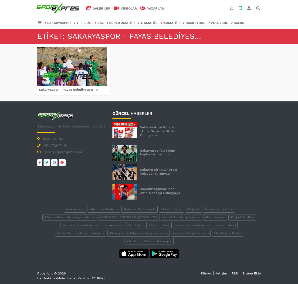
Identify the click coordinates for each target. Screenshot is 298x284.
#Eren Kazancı (215, 217)
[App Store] (134, 253)
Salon (239, 23)
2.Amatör (171, 23)
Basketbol (195, 23)
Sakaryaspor (59, 23)
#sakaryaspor (75, 209)
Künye (206, 273)
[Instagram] (54, 162)
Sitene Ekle (252, 273)
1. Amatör (149, 23)
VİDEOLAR (128, 8)
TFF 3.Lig (83, 23)
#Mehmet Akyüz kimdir (139, 209)
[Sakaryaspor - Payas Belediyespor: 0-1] (73, 66)
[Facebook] (39, 162)
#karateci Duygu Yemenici (191, 233)
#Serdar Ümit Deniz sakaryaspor (149, 241)
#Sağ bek (193, 209)
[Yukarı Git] (286, 272)
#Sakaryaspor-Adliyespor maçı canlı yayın (138, 233)
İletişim (221, 273)
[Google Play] (164, 253)
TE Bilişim (99, 278)
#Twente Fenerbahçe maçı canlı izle (69, 217)
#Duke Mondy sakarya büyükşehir (80, 233)
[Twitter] (47, 162)
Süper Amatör (122, 23)
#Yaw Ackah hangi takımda (181, 217)
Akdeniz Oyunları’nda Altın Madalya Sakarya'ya (160, 191)
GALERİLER (101, 8)
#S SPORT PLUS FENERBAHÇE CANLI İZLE (128, 217)
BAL (100, 23)
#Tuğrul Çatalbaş (242, 217)
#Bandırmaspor (171, 209)
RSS (235, 273)
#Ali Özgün (135, 225)
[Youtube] (62, 162)
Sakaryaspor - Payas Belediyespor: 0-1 (70, 89)
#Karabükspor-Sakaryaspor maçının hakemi (205, 225)
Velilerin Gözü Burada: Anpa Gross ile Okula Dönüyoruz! (158, 131)
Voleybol (219, 23)
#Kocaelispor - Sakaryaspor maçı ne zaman (92, 225)
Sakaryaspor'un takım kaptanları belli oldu (157, 152)
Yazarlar (155, 8)
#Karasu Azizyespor (218, 209)
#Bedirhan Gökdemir (103, 209)
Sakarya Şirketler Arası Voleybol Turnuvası (158, 171)
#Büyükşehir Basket (227, 233)
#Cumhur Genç (159, 225)
